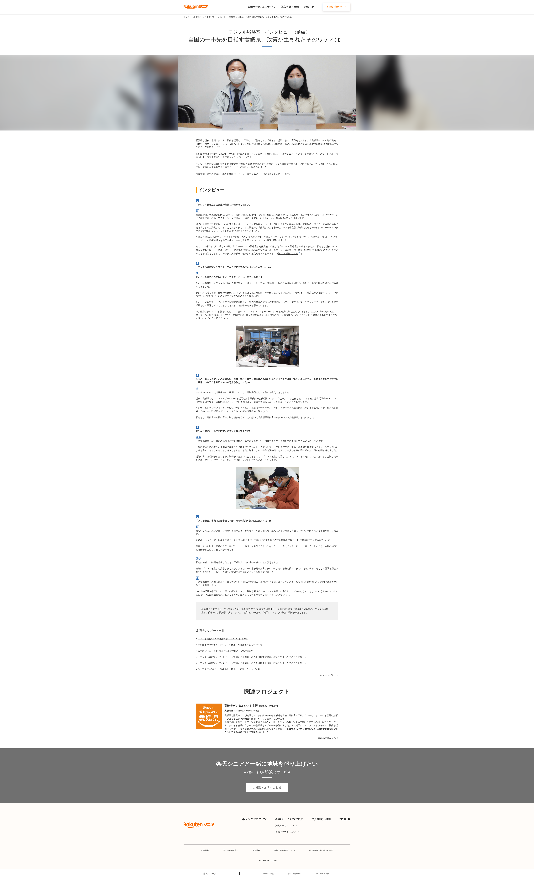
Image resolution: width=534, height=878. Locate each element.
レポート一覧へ (328, 675)
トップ (186, 17)
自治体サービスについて (203, 17)
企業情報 (205, 850)
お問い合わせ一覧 (295, 874)
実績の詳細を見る (327, 738)
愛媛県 (232, 17)
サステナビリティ (323, 874)
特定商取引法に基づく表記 (321, 850)
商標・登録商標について (285, 850)
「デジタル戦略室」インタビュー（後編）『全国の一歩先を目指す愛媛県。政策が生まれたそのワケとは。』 (252, 657)
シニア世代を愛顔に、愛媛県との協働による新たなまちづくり (229, 669)
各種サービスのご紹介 (260, 6)
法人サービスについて (286, 825)
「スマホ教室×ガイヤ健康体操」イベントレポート (223, 638)
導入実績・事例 (290, 6)
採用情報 (256, 850)
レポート (222, 17)
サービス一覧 (268, 874)
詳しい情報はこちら (288, 253)
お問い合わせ (334, 6)
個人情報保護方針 (230, 850)
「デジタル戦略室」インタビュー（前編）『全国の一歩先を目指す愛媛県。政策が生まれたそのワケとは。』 (252, 663)
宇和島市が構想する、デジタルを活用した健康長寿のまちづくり (230, 645)
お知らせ (309, 6)
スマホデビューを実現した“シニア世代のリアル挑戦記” (225, 651)
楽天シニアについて (254, 819)
